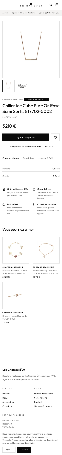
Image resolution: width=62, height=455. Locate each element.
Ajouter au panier (26, 137)
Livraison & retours (43, 406)
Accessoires (8, 402)
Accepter (24, 450)
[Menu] (4, 5)
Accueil (5, 13)
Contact (38, 402)
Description (28, 158)
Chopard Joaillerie (27, 13)
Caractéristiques (10, 158)
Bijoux (14, 13)
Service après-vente (43, 393)
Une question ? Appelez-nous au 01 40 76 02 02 (31, 146)
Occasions (7, 406)
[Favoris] (55, 137)
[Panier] (57, 5)
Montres (6, 393)
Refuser (9, 450)
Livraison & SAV (45, 158)
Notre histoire (40, 397)
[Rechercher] (51, 5)
